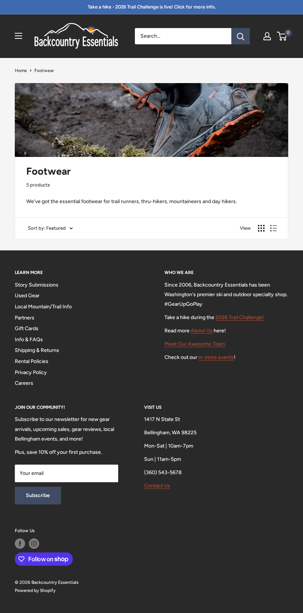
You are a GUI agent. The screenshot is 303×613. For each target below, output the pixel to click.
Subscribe (38, 495)
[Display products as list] (273, 228)
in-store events (216, 357)
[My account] (267, 36)
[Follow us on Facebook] (20, 543)
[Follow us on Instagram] (34, 543)
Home (21, 70)
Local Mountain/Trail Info (43, 307)
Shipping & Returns (37, 350)
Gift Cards (26, 328)
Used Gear (27, 295)
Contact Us (157, 486)
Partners (24, 318)
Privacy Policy (31, 372)
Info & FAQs (29, 339)
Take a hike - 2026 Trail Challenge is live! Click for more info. (152, 7)
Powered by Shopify (35, 590)
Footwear (44, 70)
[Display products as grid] (261, 228)
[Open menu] (18, 36)
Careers (24, 383)
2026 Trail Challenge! (239, 317)
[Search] (240, 36)
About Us (201, 331)
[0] (282, 36)
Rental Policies (31, 361)
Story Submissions (36, 285)
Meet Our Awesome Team (194, 344)
